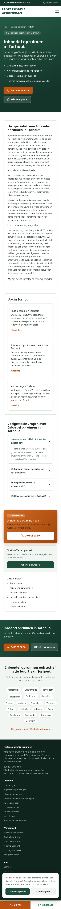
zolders (44, 185)
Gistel (50, 709)
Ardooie (22, 703)
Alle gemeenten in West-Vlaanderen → (30, 729)
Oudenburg (45, 715)
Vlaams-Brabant (12, 846)
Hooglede (15, 697)
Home (6, 27)
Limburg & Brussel (12, 850)
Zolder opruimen (18, 607)
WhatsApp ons (19, 99)
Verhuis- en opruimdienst (16, 821)
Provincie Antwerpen (13, 833)
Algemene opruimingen (21, 588)
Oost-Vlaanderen (12, 837)
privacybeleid (41, 884)
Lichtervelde (31, 690)
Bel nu (17, 905)
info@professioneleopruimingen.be (25, 770)
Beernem (30, 721)
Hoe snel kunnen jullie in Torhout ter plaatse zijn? (28, 441)
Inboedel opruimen (18, 27)
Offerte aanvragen (30, 565)
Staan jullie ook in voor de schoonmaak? (23, 484)
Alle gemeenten (11, 855)
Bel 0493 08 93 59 (20, 90)
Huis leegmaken (18, 602)
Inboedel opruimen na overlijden (25, 597)
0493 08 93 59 (51, 3)
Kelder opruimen (12, 812)
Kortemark (13, 690)
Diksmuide (30, 715)
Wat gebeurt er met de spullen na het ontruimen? (27, 471)
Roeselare (36, 703)
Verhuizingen (10, 816)
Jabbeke (38, 709)
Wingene (50, 703)
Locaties (8, 871)
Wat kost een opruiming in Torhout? (28, 496)
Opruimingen (16, 583)
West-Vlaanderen (12, 842)
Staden (9, 703)
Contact (7, 867)
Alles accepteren (17, 892)
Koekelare (46, 696)
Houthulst (24, 709)
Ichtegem (48, 690)
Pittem (11, 709)
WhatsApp (48, 905)
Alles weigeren (43, 892)
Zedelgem (31, 696)
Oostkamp (15, 715)
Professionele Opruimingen (9, 11)
